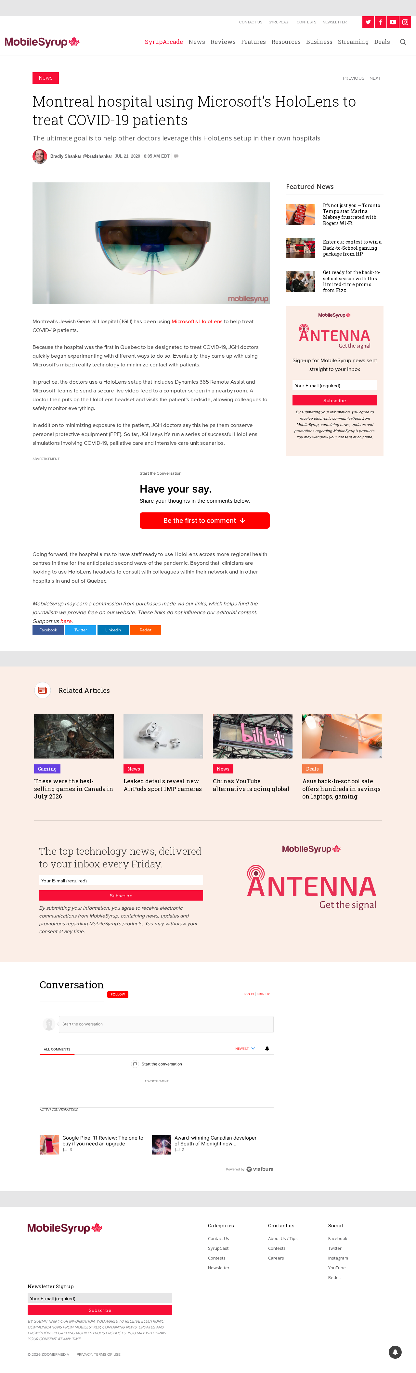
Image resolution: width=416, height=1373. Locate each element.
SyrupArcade (164, 42)
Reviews (223, 42)
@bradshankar (97, 156)
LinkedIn (113, 630)
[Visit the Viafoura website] (260, 1169)
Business (319, 42)
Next (375, 78)
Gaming (47, 769)
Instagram (338, 1258)
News (196, 42)
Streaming (353, 42)
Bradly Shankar (65, 156)
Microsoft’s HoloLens (197, 321)
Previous (353, 78)
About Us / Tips (283, 1238)
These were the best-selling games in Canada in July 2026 (73, 788)
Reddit (145, 630)
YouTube (337, 1268)
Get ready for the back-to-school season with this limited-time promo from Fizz (352, 281)
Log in (249, 994)
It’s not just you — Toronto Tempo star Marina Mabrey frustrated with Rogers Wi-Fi (351, 214)
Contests (306, 22)
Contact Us (250, 22)
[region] (157, 1077)
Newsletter (335, 22)
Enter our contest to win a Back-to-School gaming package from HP (352, 248)
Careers (276, 1258)
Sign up (263, 994)
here (66, 621)
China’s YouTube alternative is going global (251, 784)
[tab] (57, 1049)
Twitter (80, 630)
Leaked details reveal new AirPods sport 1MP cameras (163, 784)
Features (253, 42)
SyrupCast (279, 22)
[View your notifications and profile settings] (267, 1048)
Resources (286, 42)
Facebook (48, 630)
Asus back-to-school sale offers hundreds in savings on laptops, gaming (341, 788)
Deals (382, 42)
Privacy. (85, 1354)
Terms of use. (108, 1354)
